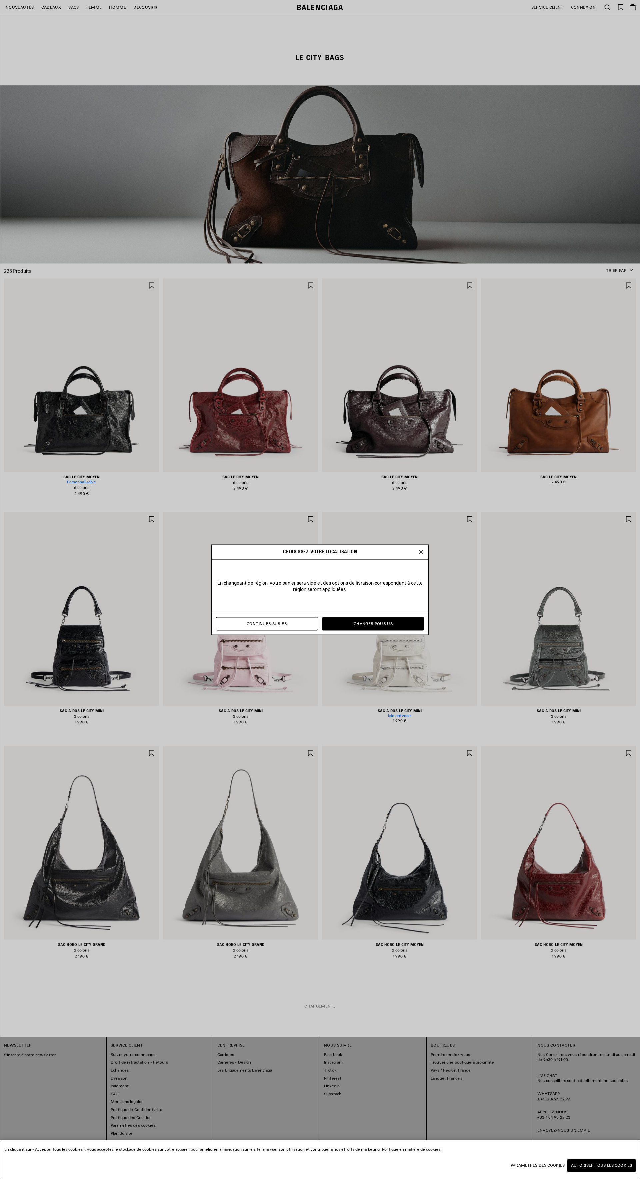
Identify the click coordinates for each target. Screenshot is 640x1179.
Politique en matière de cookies (411, 1149)
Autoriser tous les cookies (601, 1165)
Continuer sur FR (267, 623)
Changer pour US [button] (373, 623)
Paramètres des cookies (538, 1165)
